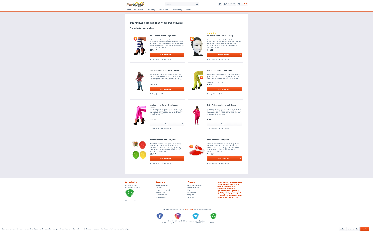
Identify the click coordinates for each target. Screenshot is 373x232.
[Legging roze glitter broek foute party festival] (139, 116)
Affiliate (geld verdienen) (194, 185)
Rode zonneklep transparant (218, 140)
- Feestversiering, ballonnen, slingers (229, 196)
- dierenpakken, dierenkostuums (228, 190)
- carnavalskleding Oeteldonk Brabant (229, 183)
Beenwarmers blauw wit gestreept (163, 36)
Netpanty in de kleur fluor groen (219, 70)
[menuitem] (182, 4)
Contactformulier (161, 195)
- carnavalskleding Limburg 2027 (228, 184)
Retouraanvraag (161, 197)
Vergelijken (155, 59)
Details (165, 124)
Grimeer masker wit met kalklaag (220, 36)
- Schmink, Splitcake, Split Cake (227, 197)
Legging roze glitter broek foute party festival (164, 106)
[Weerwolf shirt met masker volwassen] (139, 81)
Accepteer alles (353, 229)
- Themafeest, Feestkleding (226, 188)
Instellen (364, 229)
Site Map (159, 188)
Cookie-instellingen (192, 188)
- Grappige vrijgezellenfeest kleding (229, 192)
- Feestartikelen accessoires (226, 186)
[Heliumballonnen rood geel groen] (139, 150)
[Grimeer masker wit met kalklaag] (197, 46)
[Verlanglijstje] (220, 4)
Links (188, 190)
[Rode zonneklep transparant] (197, 150)
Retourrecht (190, 197)
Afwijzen (342, 229)
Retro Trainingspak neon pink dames (221, 105)
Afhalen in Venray (162, 185)
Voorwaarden (160, 192)
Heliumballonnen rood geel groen (163, 140)
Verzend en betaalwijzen (164, 190)
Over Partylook (191, 192)
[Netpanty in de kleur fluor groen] (197, 81)
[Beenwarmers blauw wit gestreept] (139, 46)
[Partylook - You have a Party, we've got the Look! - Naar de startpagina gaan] (135, 4)
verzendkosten (189, 209)
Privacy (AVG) (190, 195)
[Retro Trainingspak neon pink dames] (197, 116)
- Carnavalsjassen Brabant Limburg (228, 194)
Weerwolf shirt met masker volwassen (164, 70)
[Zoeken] (197, 4)
